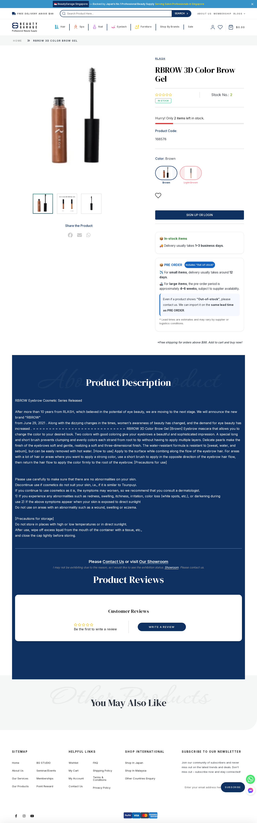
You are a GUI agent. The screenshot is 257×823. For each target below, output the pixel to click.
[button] (163, 95)
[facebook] (70, 235)
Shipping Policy (102, 770)
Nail (100, 26)
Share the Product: (79, 226)
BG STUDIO (44, 763)
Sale (190, 26)
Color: (165, 158)
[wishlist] (220, 27)
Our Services (20, 778)
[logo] (24, 27)
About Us (204, 13)
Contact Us (113, 561)
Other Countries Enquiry (140, 778)
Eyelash (121, 26)
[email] (79, 235)
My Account (76, 778)
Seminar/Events (46, 770)
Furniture (146, 26)
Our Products (20, 786)
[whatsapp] (88, 235)
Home (17, 40)
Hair (62, 26)
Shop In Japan (134, 763)
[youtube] (32, 816)
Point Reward (45, 786)
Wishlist (73, 763)
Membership (223, 13)
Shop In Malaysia (135, 770)
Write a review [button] (162, 627)
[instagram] (24, 816)
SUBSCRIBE (233, 787)
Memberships (45, 778)
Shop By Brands (169, 26)
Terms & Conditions (99, 778)
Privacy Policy (101, 787)
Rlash (160, 58)
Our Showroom (153, 561)
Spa (81, 26)
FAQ (95, 763)
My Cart (74, 770)
